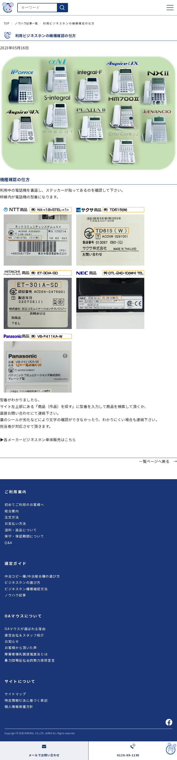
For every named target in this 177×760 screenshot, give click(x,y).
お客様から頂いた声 (21, 647)
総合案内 (12, 511)
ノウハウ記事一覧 (26, 23)
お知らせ (12, 641)
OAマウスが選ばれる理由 (25, 628)
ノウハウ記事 (15, 595)
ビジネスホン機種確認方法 (26, 589)
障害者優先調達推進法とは (26, 654)
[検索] (62, 7)
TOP (6, 23)
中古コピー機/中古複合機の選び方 (32, 576)
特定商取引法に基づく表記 (26, 700)
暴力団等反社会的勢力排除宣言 (30, 660)
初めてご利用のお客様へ (24, 504)
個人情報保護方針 (19, 706)
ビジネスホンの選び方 (23, 582)
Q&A (8, 542)
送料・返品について (21, 530)
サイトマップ (15, 694)
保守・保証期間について (24, 536)
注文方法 (12, 517)
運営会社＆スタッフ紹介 (24, 635)
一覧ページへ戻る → (158, 461)
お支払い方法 (15, 523)
